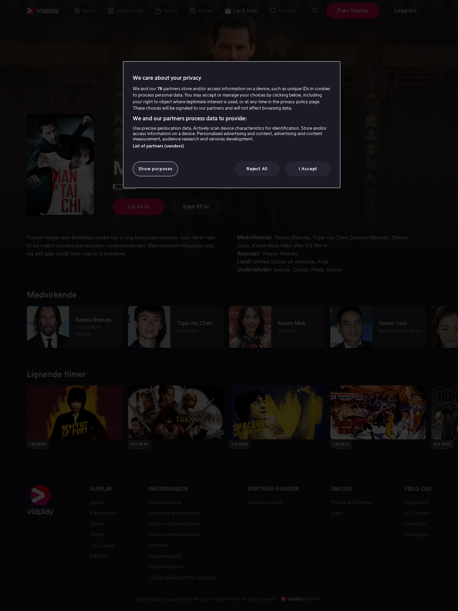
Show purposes (155, 169)
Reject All (257, 169)
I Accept (308, 169)
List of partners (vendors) (158, 146)
